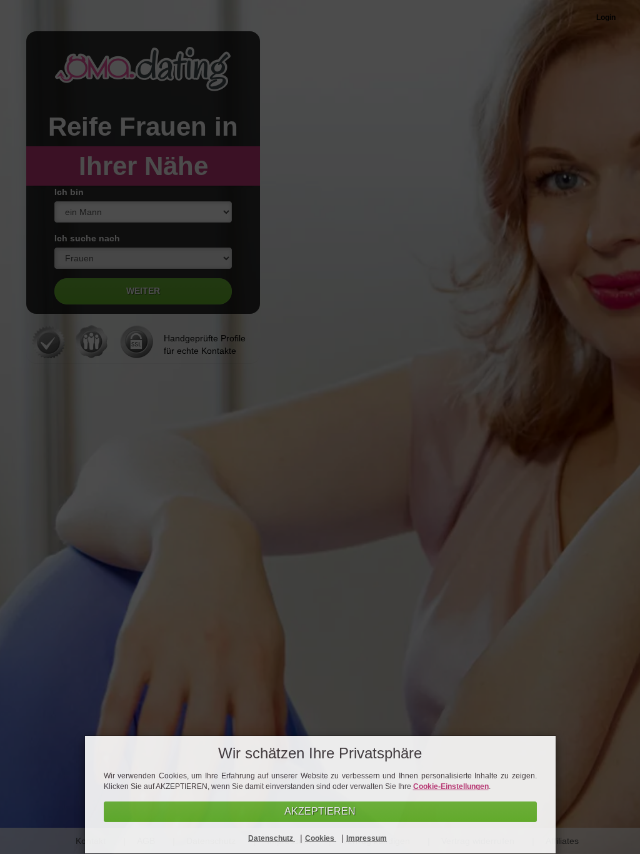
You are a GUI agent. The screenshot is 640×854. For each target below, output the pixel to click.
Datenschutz (271, 838)
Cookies (320, 838)
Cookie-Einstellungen (451, 786)
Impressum (366, 838)
